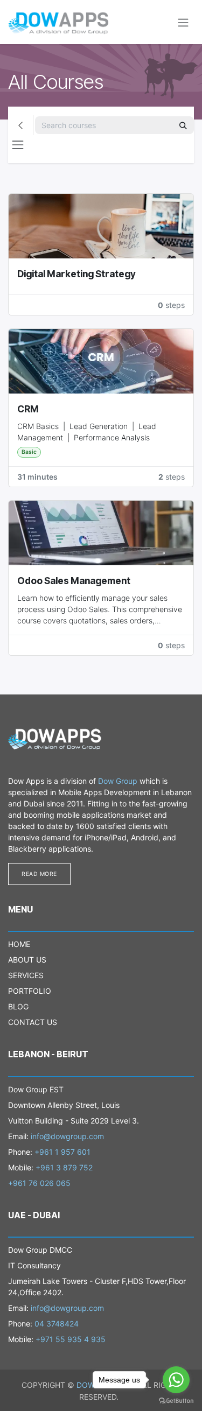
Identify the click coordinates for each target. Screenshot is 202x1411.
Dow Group (117, 780)
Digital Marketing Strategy (76, 273)
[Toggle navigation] (183, 22)
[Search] (183, 125)
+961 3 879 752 (64, 1167)
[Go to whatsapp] (176, 1379)
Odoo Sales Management (73, 580)
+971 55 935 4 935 (71, 1339)
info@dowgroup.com (67, 1136)
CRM (28, 409)
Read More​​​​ (39, 874)
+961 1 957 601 (62, 1151)
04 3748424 (56, 1323)
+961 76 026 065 (39, 1183)
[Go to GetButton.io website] (176, 1400)
